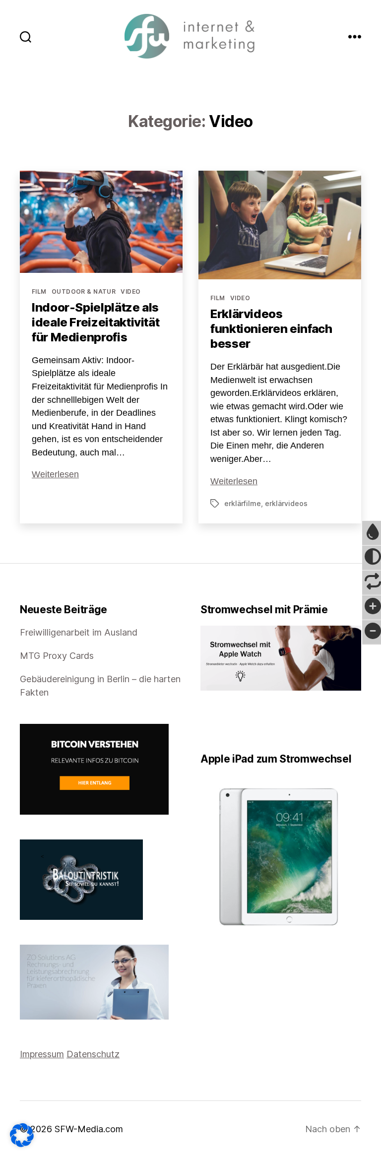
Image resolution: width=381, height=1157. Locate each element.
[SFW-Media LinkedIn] (217, 721)
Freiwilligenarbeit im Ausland (78, 632)
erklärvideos (286, 503)
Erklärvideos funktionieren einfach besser (271, 329)
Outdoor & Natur (84, 291)
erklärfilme (242, 503)
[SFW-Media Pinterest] (231, 721)
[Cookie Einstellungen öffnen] (22, 1135)
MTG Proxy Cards (57, 655)
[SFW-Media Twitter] (210, 721)
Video (130, 291)
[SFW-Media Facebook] (203, 721)
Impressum (42, 1054)
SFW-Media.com (89, 1129)
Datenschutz (93, 1054)
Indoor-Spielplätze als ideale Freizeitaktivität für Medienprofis (95, 322)
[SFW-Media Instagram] (224, 721)
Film (39, 291)
